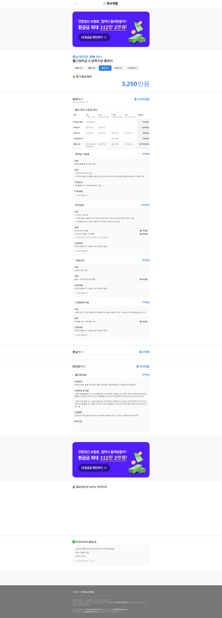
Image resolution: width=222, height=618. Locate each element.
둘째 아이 (92, 68)
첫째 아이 (79, 68)
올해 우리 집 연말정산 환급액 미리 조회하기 (111, 587)
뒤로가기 (76, 4)
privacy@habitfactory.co (94, 609)
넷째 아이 (118, 68)
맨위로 (216, 611)
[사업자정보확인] (121, 602)
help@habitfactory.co (91, 612)
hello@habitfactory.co (120, 609)
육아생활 (111, 4)
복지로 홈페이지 (82, 195)
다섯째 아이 (132, 68)
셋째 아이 (105, 68)
